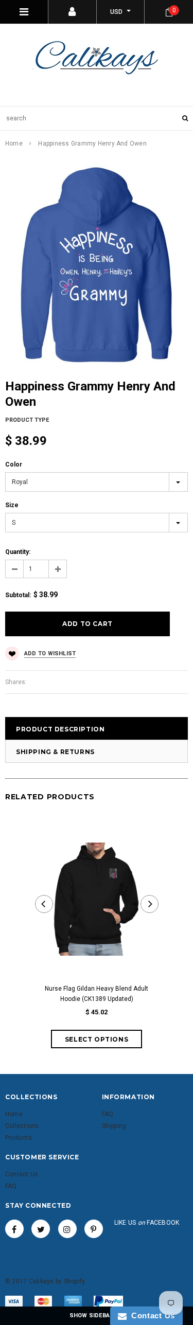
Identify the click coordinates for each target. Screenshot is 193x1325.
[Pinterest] (93, 1229)
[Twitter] (40, 1229)
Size (12, 505)
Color (13, 464)
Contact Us (151, 1315)
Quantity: (17, 552)
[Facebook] (14, 1229)
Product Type (27, 420)
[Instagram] (67, 1229)
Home (14, 143)
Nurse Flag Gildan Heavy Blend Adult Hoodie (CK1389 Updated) (96, 993)
